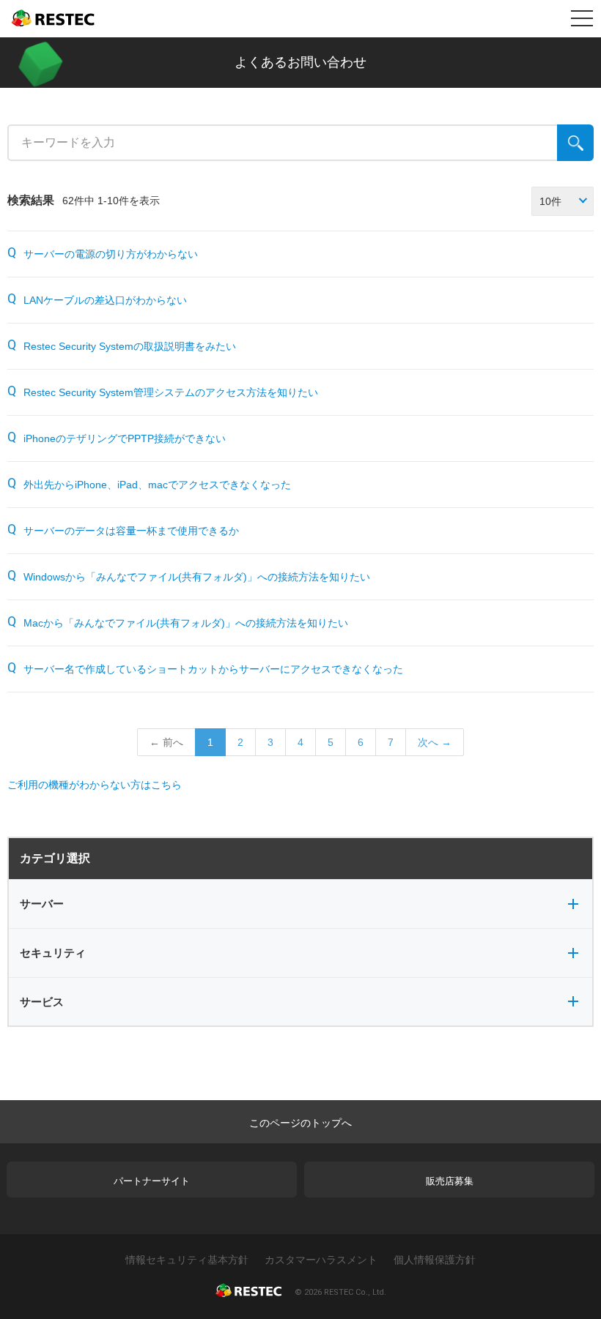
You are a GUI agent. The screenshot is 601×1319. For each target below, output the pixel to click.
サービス (42, 1001)
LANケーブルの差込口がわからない (105, 300)
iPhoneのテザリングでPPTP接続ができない (124, 438)
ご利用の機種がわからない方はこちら (94, 785)
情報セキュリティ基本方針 (186, 1260)
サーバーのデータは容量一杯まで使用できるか (131, 531)
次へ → (434, 742)
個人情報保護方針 (435, 1260)
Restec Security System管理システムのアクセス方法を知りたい (170, 392)
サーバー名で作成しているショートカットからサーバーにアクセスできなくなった (213, 669)
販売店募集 (449, 1181)
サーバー (42, 903)
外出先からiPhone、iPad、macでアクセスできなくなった (157, 484)
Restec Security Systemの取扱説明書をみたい (129, 346)
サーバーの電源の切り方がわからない (110, 254)
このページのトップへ (300, 1123)
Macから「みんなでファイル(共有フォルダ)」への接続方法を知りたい (185, 623)
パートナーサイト (152, 1181)
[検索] (575, 142)
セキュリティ (53, 952)
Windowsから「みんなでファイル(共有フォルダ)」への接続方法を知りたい (196, 577)
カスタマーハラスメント (321, 1260)
